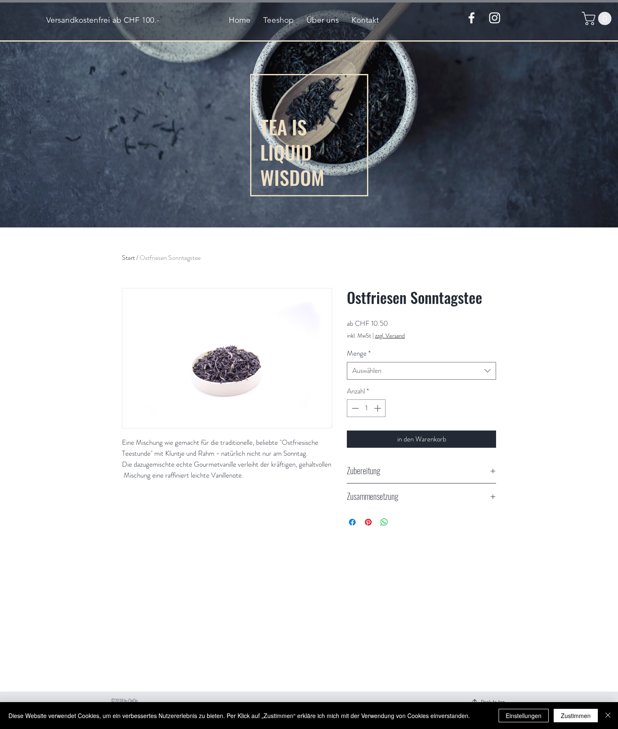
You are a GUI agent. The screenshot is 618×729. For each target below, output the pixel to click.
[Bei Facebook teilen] (352, 522)
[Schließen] (608, 715)
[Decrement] (354, 408)
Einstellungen (523, 715)
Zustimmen (576, 715)
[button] (598, 18)
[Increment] (378, 408)
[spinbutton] (366, 408)
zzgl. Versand (390, 336)
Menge (359, 353)
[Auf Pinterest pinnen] (368, 522)
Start (128, 257)
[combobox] (421, 371)
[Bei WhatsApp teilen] (384, 522)
